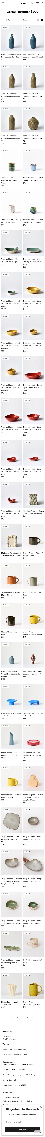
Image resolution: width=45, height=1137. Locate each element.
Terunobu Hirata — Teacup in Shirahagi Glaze (11, 221)
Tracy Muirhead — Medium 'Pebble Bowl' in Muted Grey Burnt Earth (11, 881)
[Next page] (37, 1017)
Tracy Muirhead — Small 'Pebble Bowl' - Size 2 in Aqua (10, 304)
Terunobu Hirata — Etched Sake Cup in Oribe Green (33, 221)
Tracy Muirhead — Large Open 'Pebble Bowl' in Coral (32, 388)
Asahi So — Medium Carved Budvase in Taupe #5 (11, 96)
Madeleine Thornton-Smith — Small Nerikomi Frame (33, 512)
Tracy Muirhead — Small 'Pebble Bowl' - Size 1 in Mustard (10, 388)
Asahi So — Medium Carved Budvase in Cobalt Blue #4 (11, 674)
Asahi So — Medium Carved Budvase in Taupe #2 (32, 138)
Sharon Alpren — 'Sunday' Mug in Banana (11, 795)
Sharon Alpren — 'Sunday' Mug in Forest (33, 554)
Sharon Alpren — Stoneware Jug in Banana (32, 1003)
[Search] (32, 3)
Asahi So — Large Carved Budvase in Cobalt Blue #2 (33, 55)
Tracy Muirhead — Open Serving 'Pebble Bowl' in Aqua (32, 262)
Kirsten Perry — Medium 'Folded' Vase (10, 1003)
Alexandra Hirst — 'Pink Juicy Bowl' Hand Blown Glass (32, 755)
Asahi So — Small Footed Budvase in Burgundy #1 (32, 672)
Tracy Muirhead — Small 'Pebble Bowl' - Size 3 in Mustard (10, 346)
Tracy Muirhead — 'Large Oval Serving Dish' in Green (10, 962)
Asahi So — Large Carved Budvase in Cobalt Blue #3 (11, 55)
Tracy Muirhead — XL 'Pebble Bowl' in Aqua (9, 260)
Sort (25, 20)
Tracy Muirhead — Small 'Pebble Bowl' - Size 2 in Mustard (32, 346)
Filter (8, 20)
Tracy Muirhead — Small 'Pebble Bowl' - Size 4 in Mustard (32, 304)
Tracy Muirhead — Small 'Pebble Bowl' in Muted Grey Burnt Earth (32, 839)
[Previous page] (7, 1017)
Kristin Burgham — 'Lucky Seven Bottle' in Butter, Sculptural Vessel (33, 797)
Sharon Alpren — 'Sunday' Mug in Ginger (11, 593)
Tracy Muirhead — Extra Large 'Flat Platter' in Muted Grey (10, 839)
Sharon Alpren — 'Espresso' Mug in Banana (33, 633)
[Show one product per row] (38, 20)
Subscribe (22, 1129)
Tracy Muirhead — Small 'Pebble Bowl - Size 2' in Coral (32, 472)
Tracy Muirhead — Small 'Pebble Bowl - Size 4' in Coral (32, 430)
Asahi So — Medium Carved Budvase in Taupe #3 (11, 138)
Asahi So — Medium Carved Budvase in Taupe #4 (32, 96)
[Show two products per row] (42, 20)
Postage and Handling (11, 1097)
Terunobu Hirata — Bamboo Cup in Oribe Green (9, 180)
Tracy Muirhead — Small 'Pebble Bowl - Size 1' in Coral (10, 514)
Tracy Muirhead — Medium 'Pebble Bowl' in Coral (11, 428)
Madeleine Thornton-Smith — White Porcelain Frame (11, 554)
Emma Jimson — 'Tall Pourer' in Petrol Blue (9, 753)
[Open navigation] (3, 3)
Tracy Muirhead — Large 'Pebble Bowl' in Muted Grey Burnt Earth (32, 881)
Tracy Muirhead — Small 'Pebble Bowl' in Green (32, 921)
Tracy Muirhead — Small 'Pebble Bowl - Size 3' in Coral (10, 472)
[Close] (41, 1107)
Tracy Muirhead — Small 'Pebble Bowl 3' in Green (10, 921)
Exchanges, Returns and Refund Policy (17, 1101)
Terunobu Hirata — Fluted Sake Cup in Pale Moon (33, 179)
